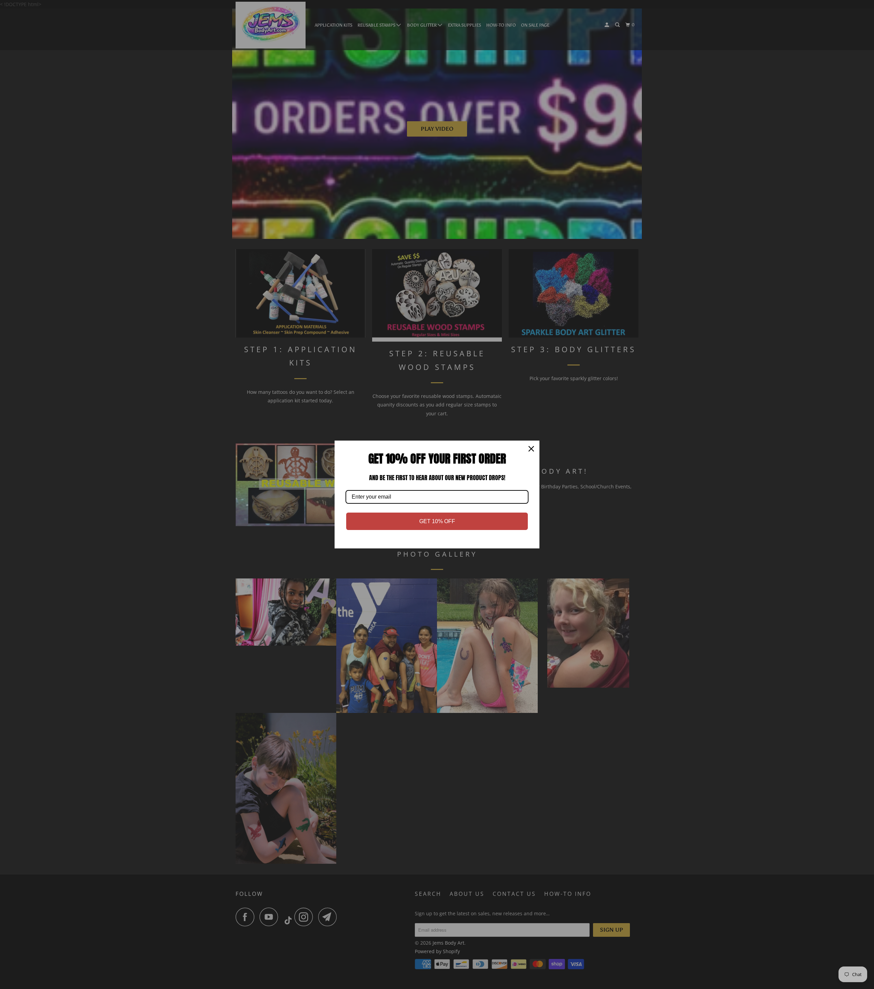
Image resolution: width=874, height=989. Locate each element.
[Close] (531, 449)
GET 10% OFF (437, 521)
